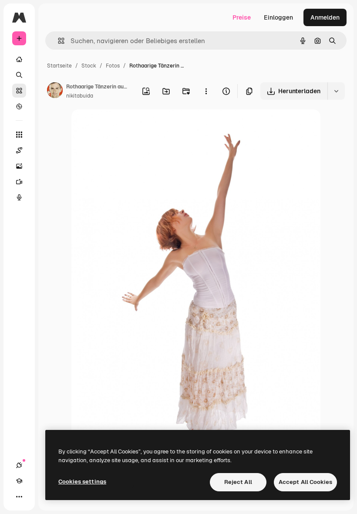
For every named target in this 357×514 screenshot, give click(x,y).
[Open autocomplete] (58, 40)
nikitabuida (79, 95)
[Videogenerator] (19, 182)
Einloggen (278, 17)
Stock (88, 65)
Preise (241, 17)
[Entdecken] (19, 106)
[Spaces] (19, 150)
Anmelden (325, 17)
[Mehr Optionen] (206, 91)
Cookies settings (82, 481)
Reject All (238, 482)
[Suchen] (19, 75)
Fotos (113, 65)
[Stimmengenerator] (19, 197)
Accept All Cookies (305, 482)
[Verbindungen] (19, 465)
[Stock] (19, 91)
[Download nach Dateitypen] (336, 91)
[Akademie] (19, 481)
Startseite (59, 65)
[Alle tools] (19, 135)
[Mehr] (19, 497)
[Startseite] (19, 59)
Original (127, 126)
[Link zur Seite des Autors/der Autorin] (55, 91)
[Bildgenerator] (19, 166)
